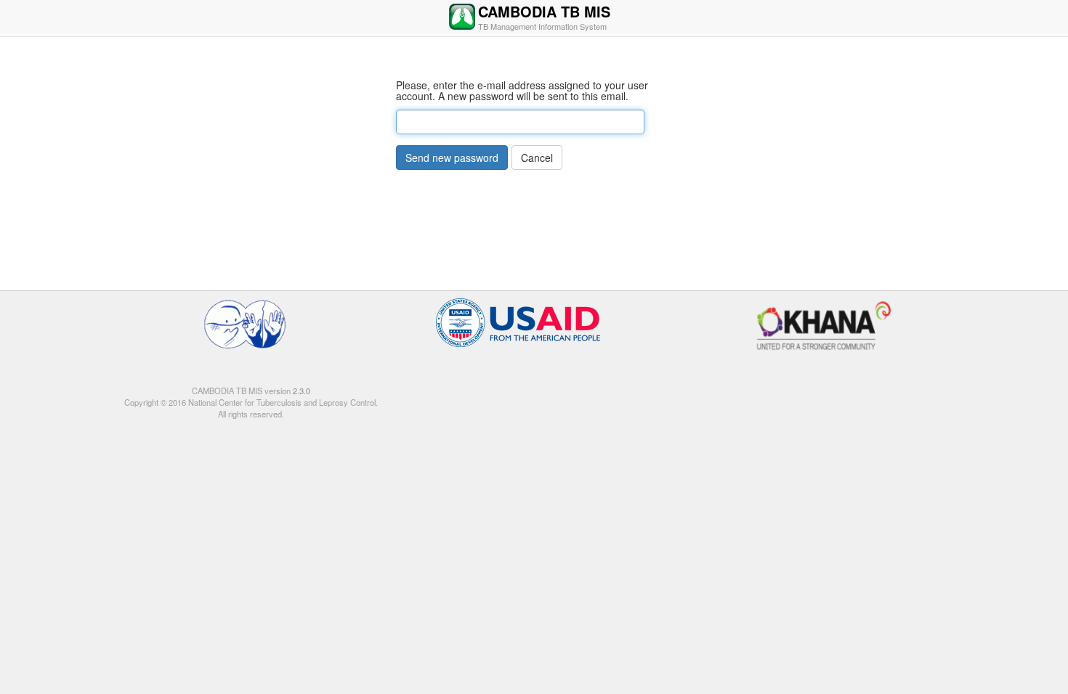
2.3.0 (300, 390)
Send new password (451, 157)
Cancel (537, 157)
